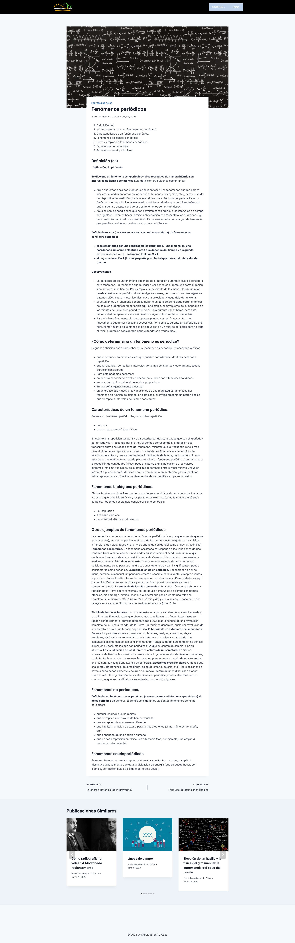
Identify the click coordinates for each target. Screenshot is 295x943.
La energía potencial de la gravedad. (109, 787)
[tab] (141, 893)
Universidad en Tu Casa (107, 116)
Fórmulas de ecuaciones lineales (188, 787)
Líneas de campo (140, 858)
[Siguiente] (223, 854)
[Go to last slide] (72, 854)
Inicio (236, 6)
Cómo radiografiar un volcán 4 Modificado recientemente (87, 863)
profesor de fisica (101, 103)
